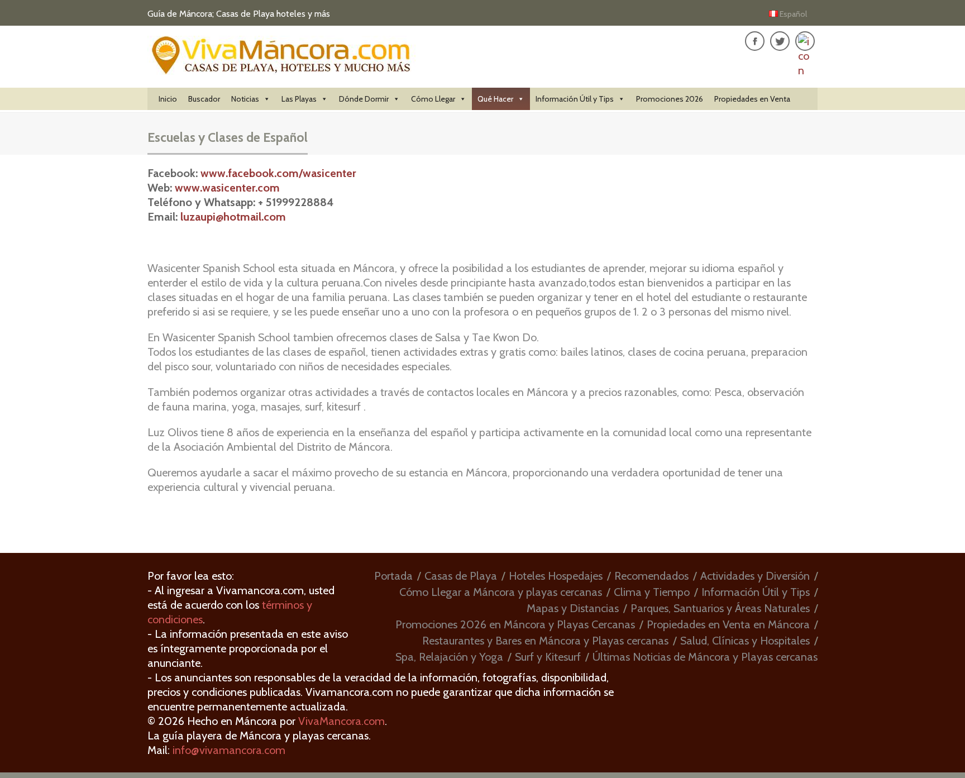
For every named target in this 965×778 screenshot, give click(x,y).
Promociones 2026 (669, 99)
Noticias (245, 99)
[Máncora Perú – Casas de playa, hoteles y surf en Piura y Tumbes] (281, 68)
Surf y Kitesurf (548, 657)
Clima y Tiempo (652, 592)
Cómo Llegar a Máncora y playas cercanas (500, 592)
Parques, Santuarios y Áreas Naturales (720, 608)
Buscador (204, 99)
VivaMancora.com (341, 721)
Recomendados (651, 576)
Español (793, 14)
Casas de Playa (460, 576)
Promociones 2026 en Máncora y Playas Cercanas (515, 624)
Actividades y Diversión (755, 576)
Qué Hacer (495, 99)
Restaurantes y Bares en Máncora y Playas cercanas (545, 640)
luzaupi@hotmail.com (233, 216)
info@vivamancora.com (229, 750)
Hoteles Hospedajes (556, 576)
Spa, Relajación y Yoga (449, 657)
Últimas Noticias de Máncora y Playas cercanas (705, 657)
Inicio (168, 99)
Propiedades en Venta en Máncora (728, 624)
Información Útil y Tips (575, 99)
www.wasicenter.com (227, 187)
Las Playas (299, 99)
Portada (393, 576)
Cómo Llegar (433, 99)
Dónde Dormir (364, 99)
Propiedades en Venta (752, 99)
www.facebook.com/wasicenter (278, 173)
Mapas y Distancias (573, 608)
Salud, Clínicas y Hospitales (745, 640)
